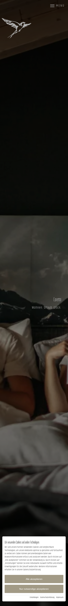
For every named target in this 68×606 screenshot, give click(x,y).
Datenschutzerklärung (47, 597)
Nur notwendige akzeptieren (34, 589)
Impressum (59, 597)
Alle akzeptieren (34, 579)
